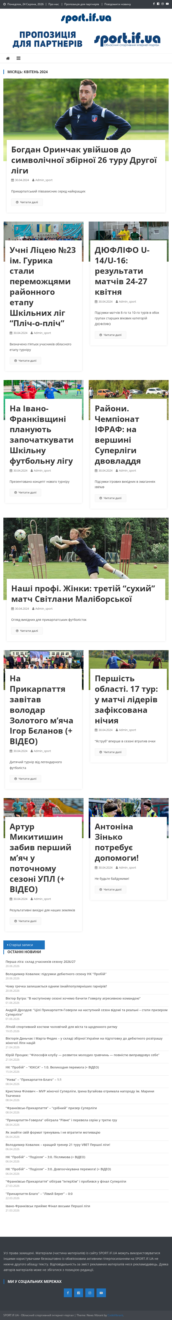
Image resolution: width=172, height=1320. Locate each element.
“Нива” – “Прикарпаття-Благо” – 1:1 (34, 1079)
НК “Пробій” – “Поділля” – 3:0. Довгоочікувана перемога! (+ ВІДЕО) (58, 1169)
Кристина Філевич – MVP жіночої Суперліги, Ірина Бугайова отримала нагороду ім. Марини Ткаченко (80, 1093)
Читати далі (29, 202)
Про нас (53, 4)
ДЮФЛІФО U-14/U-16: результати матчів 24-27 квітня (122, 270)
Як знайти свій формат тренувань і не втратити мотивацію (53, 1132)
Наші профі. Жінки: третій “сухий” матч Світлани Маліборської (83, 593)
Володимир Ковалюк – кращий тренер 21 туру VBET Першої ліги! (58, 1145)
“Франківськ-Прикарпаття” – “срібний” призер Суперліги (51, 1108)
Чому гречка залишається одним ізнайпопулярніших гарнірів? (56, 986)
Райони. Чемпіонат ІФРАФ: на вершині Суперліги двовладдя (118, 434)
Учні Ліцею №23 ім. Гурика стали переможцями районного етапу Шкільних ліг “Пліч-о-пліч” (43, 286)
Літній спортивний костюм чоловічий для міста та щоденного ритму (61, 1027)
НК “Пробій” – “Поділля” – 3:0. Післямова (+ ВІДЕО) (45, 1157)
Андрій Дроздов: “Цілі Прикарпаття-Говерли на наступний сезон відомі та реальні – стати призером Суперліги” (87, 1012)
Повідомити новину (117, 4)
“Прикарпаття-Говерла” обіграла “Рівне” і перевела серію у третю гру (61, 1120)
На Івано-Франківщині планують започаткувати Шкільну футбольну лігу (42, 434)
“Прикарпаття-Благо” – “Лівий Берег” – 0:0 (39, 1194)
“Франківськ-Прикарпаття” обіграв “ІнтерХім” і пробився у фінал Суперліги (66, 1181)
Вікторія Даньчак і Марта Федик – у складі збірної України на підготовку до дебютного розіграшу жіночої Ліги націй (84, 1040)
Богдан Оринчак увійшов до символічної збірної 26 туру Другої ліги (84, 160)
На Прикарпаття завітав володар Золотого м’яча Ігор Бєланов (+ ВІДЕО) (41, 710)
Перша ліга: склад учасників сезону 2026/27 (40, 961)
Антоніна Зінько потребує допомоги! (117, 842)
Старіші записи (21, 945)
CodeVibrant (115, 1315)
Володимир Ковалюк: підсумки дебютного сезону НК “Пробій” (56, 974)
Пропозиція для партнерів (81, 4)
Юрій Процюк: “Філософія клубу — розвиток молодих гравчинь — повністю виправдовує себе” (82, 1055)
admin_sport (44, 180)
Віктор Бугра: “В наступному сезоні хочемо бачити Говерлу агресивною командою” (73, 998)
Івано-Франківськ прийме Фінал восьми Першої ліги (48, 1206)
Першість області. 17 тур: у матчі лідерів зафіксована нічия (126, 699)
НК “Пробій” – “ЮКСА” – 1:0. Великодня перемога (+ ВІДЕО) (52, 1067)
